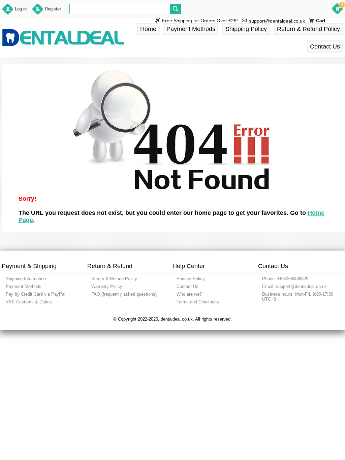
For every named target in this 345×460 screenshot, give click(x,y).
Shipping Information (26, 278)
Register (53, 8)
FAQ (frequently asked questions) (124, 294)
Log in (21, 8)
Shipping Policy (246, 29)
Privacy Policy (191, 278)
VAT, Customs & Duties (29, 301)
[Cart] (337, 10)
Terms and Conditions (198, 301)
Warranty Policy (106, 286)
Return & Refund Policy (308, 29)
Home (148, 29)
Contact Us (325, 46)
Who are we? (189, 294)
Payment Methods (190, 29)
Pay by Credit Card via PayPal (35, 294)
